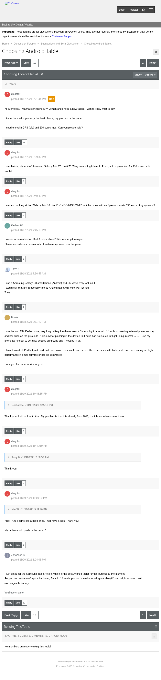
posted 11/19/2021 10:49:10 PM (29, 445)
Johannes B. (18, 554)
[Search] (143, 9)
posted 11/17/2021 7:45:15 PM (28, 230)
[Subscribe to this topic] (156, 52)
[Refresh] (154, 636)
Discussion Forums (25, 43)
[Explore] (151, 9)
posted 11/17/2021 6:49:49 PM (28, 195)
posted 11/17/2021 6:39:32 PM (28, 157)
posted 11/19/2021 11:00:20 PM (29, 498)
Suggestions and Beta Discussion (60, 43)
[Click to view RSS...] (42, 74)
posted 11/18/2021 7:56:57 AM (28, 273)
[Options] (153, 94)
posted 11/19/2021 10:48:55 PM (29, 393)
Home (5, 43)
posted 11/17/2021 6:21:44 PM (28, 99)
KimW (14, 317)
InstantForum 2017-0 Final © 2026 (86, 661)
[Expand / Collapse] (156, 626)
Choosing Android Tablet (98, 43)
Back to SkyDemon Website (17, 24)
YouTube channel (14, 592)
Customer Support (62, 36)
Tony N (15, 268)
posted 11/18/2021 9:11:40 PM (28, 321)
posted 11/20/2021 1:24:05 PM (28, 559)
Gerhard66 (17, 225)
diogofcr (15, 93)
